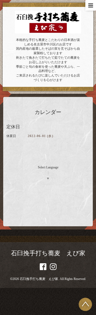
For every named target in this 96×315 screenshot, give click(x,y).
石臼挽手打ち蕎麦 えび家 (48, 253)
